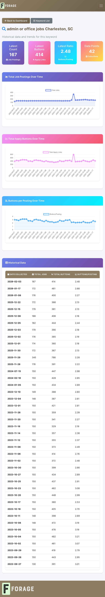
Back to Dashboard (17, 20)
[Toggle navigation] (101, 5)
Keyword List (43, 20)
